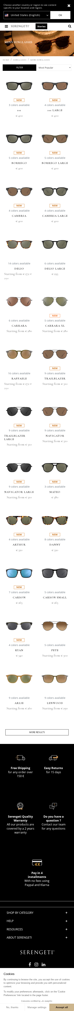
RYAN (19, 650)
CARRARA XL (55, 326)
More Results (37, 732)
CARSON (19, 597)
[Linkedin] (43, 966)
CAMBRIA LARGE (55, 216)
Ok (60, 15)
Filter (19, 67)
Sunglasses (19, 60)
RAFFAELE (19, 378)
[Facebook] (30, 966)
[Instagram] (36, 966)
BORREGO (19, 163)
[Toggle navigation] (7, 26)
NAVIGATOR (55, 436)
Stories (41, 26)
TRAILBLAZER (55, 378)
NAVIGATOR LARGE (19, 492)
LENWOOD (55, 703)
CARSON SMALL (55, 597)
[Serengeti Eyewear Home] (20, 26)
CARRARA (19, 326)
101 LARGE (55, 110)
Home (6, 60)
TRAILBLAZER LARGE (14, 437)
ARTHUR (19, 544)
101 (19, 110)
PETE (55, 650)
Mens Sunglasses (40, 60)
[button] (37, 929)
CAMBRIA (19, 216)
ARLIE (19, 703)
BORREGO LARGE (55, 163)
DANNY (55, 544)
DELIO (19, 268)
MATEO (54, 492)
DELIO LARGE (55, 268)
